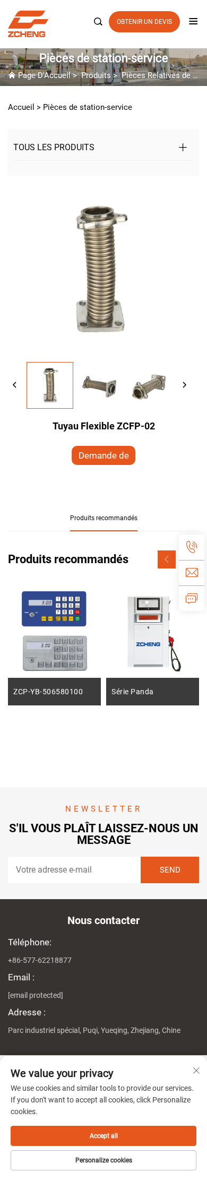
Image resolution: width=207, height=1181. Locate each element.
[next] (184, 385)
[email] (191, 572)
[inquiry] (191, 598)
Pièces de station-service (87, 107)
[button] (167, 559)
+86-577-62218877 (40, 960)
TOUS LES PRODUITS (53, 147)
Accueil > (24, 107)
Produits (96, 75)
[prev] (15, 385)
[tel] (191, 547)
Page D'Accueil (44, 75)
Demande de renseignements (103, 457)
